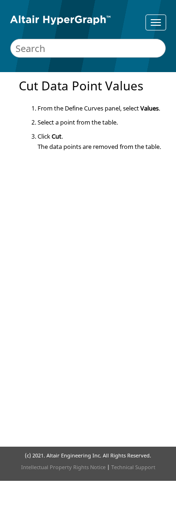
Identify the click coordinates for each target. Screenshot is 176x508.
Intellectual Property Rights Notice (63, 467)
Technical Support (133, 467)
